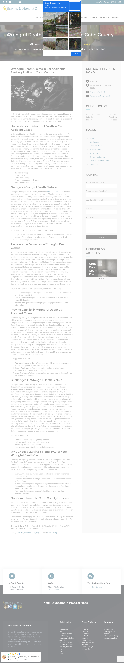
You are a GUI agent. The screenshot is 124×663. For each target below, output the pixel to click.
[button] (41, 652)
